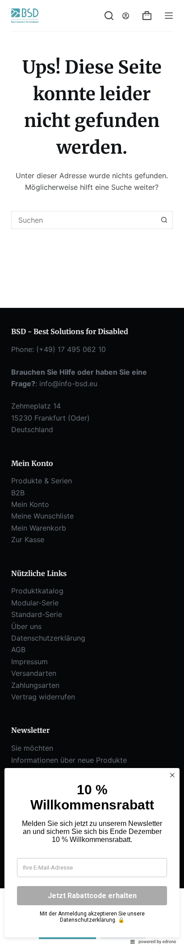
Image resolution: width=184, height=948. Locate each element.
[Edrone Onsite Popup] (92, 474)
